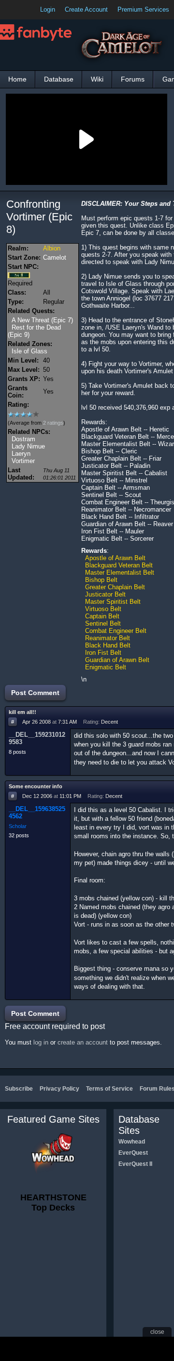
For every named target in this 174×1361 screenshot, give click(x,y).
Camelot (54, 257)
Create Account (86, 9)
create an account (83, 1042)
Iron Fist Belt (103, 652)
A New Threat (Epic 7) (42, 320)
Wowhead (131, 1141)
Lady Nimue (28, 446)
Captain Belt (102, 616)
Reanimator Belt (107, 638)
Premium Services (143, 9)
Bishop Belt (101, 579)
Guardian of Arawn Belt (117, 660)
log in (40, 1042)
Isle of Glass (29, 351)
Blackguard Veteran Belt (119, 565)
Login (47, 9)
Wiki (97, 79)
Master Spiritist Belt (113, 601)
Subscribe (19, 1088)
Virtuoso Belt (103, 609)
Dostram (23, 439)
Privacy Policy (59, 1088)
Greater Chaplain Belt (115, 587)
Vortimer (23, 461)
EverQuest (133, 1152)
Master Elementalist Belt (119, 572)
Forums (133, 79)
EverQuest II (135, 1164)
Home (17, 79)
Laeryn (21, 453)
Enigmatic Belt (105, 667)
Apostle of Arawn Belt (115, 558)
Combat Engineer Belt (115, 630)
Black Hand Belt (107, 645)
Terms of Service (109, 1088)
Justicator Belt (105, 594)
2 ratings (53, 423)
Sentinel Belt (103, 623)
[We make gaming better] (31, 9)
